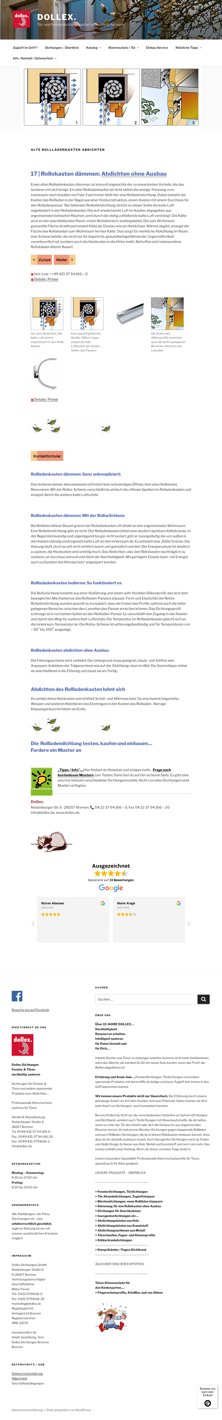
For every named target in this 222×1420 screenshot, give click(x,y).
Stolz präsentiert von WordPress (68, 1410)
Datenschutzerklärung (27, 1373)
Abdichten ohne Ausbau (134, 173)
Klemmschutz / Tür (121, 47)
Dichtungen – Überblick (62, 47)
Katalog (92, 47)
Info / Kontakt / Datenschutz (33, 58)
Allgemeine (19, 1378)
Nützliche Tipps (187, 47)
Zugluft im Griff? (25, 47)
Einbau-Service (157, 47)
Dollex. (57, 17)
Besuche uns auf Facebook (30, 1010)
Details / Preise (44, 279)
